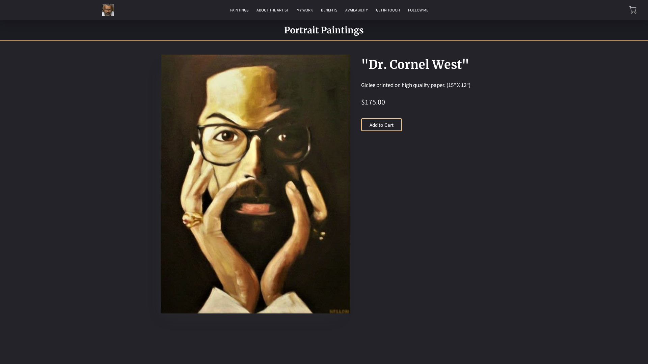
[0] (633, 9)
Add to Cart (382, 125)
